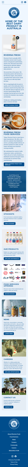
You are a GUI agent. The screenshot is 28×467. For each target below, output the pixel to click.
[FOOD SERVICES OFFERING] (14, 273)
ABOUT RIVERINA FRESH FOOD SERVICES (13, 164)
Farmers (14, 442)
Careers (14, 448)
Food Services (14, 437)
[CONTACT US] (14, 386)
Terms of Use (14, 462)
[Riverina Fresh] (14, 423)
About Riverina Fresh (14, 434)
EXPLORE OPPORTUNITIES (12, 372)
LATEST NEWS (9, 333)
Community (14, 445)
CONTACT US (8, 407)
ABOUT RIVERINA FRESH (11, 105)
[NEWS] (14, 308)
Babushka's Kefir (14, 450)
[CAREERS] (14, 348)
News (14, 439)
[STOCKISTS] (14, 202)
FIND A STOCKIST (9, 223)
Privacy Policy (14, 464)
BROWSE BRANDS (10, 294)
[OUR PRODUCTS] (14, 237)
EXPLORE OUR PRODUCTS (12, 258)
